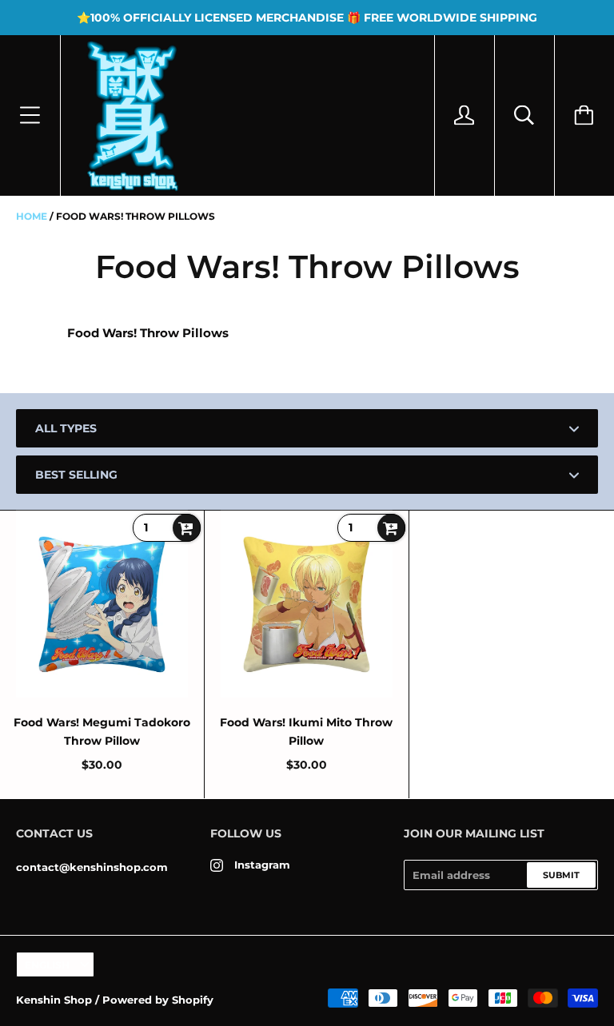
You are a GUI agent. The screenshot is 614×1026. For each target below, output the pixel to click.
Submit (561, 875)
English (47, 965)
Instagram (262, 864)
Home (31, 216)
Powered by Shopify (157, 999)
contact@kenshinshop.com (92, 867)
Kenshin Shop (54, 999)
